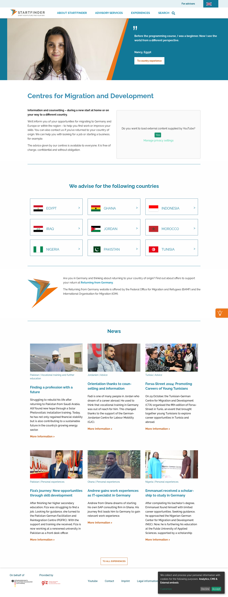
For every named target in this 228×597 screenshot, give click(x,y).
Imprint (125, 581)
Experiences (140, 13)
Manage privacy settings (159, 140)
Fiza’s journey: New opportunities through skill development (56, 493)
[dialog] (191, 583)
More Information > (42, 436)
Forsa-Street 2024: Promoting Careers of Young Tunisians (168, 386)
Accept (216, 589)
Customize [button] (166, 589)
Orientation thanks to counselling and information (109, 386)
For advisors (188, 3)
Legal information (147, 581)
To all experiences (114, 561)
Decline (205, 589)
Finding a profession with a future (51, 389)
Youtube (92, 581)
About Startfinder (72, 13)
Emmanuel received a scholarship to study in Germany (169, 493)
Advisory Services (109, 13)
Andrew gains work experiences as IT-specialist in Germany (113, 493)
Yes (158, 135)
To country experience (149, 60)
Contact (109, 581)
